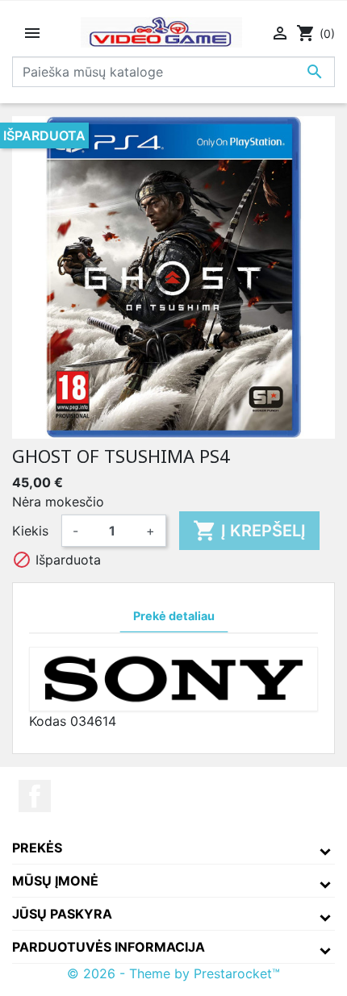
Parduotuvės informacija (108, 947)
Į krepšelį (249, 531)
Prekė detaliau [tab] (174, 616)
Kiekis (30, 531)
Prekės (37, 848)
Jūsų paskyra (62, 914)
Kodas (47, 721)
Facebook (35, 796)
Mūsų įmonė (55, 881)
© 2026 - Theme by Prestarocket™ (173, 973)
